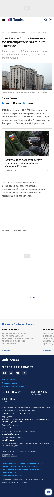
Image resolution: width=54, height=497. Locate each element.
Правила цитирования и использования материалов (22, 463)
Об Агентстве (8, 379)
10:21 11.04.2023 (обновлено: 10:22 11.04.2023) (21, 33)
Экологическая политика (12, 475)
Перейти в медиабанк (38, 92)
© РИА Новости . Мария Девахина (15, 92)
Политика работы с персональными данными (20, 466)
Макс (8, 103)
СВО (25, 230)
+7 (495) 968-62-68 (37, 393)
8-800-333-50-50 (10, 400)
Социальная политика (10, 472)
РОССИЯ (17, 230)
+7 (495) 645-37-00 (11, 392)
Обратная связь (9, 383)
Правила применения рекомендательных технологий (22, 469)
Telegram (30, 103)
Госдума (6, 230)
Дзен (18, 103)
